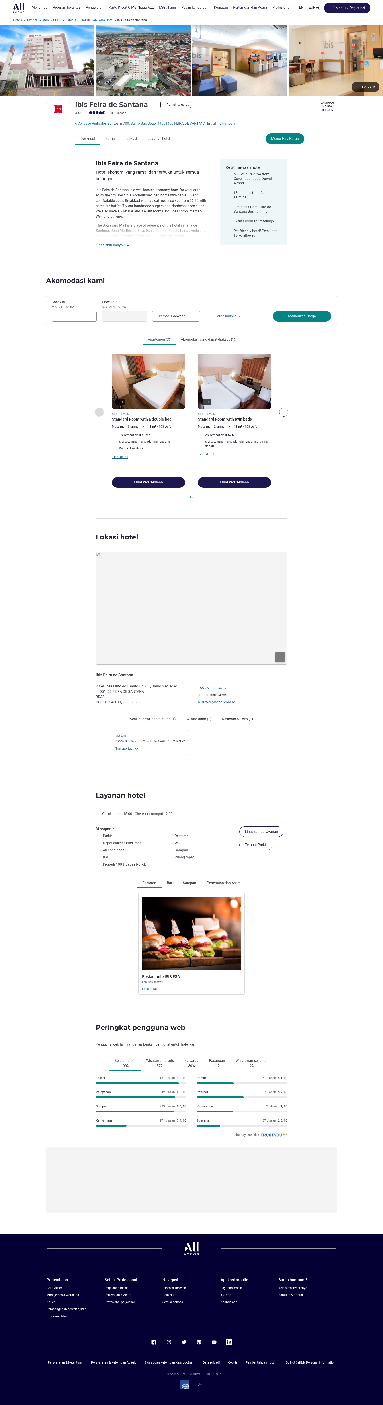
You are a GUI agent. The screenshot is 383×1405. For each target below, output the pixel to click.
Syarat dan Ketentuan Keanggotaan (169, 1362)
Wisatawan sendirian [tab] (252, 1063)
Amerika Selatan (37, 20)
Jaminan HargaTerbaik (327, 106)
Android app (229, 1302)
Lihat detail (149, 988)
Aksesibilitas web (174, 1288)
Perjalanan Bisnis (116, 1288)
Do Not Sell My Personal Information (310, 1362)
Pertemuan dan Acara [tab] (224, 883)
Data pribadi (211, 1362)
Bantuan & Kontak (291, 1295)
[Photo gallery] (191, 60)
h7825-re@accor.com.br (216, 702)
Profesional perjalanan (120, 1302)
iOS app (226, 1295)
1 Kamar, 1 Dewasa (170, 316)
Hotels (17, 20)
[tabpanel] (191, 424)
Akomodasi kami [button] (75, 281)
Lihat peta (227, 123)
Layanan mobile (231, 1288)
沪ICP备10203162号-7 (205, 1374)
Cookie (232, 1362)
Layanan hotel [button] (120, 795)
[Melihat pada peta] (191, 608)
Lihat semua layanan (261, 831)
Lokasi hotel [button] (117, 537)
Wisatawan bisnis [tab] (160, 1063)
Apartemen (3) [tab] (159, 339)
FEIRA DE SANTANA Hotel (95, 20)
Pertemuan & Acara (118, 1295)
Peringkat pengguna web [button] (141, 1027)
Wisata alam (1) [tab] (198, 719)
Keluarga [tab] (191, 1063)
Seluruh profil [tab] (125, 1063)
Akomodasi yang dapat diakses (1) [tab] (208, 339)
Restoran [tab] (149, 883)
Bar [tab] (169, 883)
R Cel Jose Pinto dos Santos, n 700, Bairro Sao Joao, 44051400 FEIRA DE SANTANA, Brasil (145, 123)
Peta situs (169, 1295)
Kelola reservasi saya (292, 1288)
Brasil (57, 20)
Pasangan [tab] (217, 1063)
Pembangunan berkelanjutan (66, 1309)
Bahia (69, 20)
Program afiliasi (57, 1316)
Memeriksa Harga (285, 138)
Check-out (114, 304)
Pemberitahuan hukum (261, 1362)
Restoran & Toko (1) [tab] (237, 719)
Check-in (64, 304)
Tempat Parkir (256, 845)
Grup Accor (54, 1288)
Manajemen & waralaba (63, 1295)
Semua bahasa (172, 1302)
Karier (51, 1302)
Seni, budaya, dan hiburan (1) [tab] (153, 719)
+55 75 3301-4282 (212, 688)
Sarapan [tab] (189, 883)
